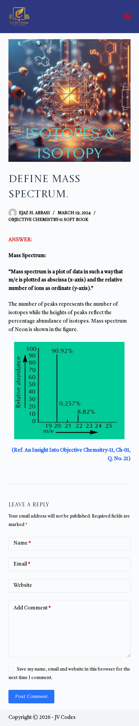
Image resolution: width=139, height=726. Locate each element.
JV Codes (65, 717)
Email (21, 564)
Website (22, 585)
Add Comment (32, 608)
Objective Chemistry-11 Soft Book (48, 220)
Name (22, 543)
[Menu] (127, 16)
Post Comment (31, 696)
